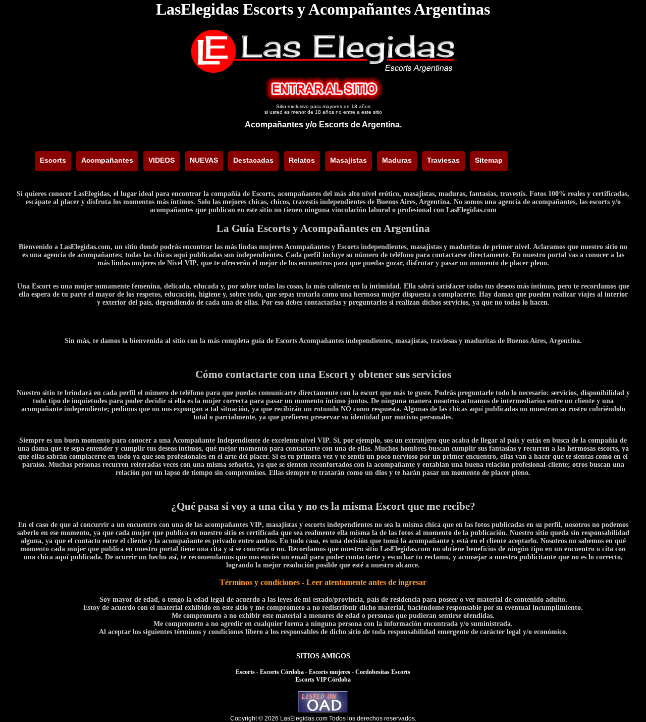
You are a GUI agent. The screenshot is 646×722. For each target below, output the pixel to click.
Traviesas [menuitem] (443, 160)
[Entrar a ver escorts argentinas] (323, 98)
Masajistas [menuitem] (348, 160)
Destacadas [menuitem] (253, 160)
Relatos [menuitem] (302, 160)
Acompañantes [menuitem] (107, 160)
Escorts (245, 672)
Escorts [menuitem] (53, 160)
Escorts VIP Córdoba (323, 679)
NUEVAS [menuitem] (204, 160)
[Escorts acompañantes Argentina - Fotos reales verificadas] (323, 71)
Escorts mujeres (329, 672)
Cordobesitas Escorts (382, 672)
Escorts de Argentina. (360, 124)
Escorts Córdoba (282, 672)
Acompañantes (274, 124)
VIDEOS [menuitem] (161, 160)
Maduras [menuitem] (397, 160)
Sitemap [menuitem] (489, 160)
